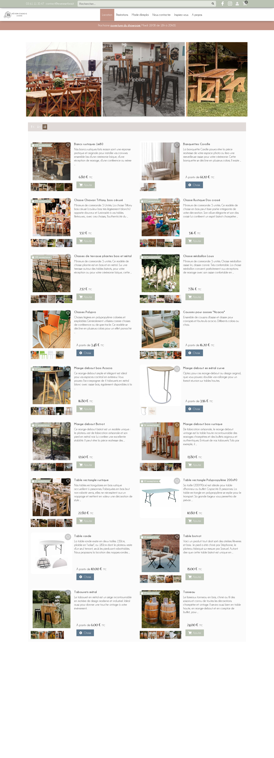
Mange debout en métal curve (204, 367)
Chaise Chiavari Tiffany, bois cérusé (98, 199)
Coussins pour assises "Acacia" (204, 311)
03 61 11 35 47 (35, 3)
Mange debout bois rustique (202, 423)
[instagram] (230, 4)
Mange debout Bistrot (89, 423)
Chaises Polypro (85, 311)
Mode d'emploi (140, 14)
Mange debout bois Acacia (93, 367)
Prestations (122, 14)
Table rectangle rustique (91, 479)
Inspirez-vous (181, 14)
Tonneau (189, 591)
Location (107, 14)
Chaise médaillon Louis (198, 255)
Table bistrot (192, 535)
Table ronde (82, 535)
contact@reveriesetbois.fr (60, 3)
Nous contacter (161, 14)
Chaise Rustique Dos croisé (201, 199)
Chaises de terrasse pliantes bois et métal (103, 255)
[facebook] (222, 4)
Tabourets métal (85, 591)
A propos (197, 14)
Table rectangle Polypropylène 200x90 (210, 479)
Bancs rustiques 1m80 (88, 143)
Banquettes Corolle (196, 143)
